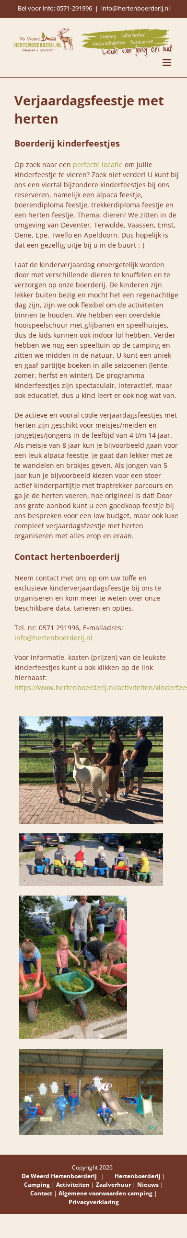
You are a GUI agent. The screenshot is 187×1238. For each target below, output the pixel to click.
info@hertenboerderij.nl (135, 8)
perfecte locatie (98, 164)
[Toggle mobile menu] (168, 62)
